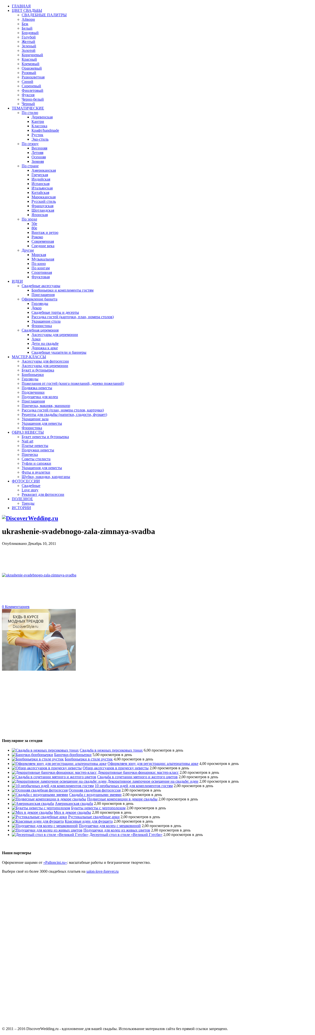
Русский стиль (44, 201)
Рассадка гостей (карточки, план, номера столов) (73, 317)
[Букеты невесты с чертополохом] (41, 808)
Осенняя (39, 157)
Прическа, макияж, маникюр (46, 406)
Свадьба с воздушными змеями (95, 795)
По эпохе (29, 219)
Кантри (38, 121)
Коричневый (32, 55)
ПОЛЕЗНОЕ (22, 499)
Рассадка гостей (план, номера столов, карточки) (63, 410)
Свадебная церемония (40, 330)
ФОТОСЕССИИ (26, 481)
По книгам (41, 268)
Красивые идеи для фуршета (89, 821)
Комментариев (16, 607)
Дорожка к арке (45, 348)
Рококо (37, 237)
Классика (39, 126)
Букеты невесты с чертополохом (98, 808)
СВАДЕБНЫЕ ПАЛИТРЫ (44, 15)
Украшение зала (35, 419)
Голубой (29, 37)
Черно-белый (33, 99)
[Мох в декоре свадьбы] (32, 812)
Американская (44, 170)
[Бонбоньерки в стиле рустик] (38, 759)
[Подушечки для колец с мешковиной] (45, 826)
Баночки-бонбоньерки (73, 755)
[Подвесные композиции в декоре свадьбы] (49, 799)
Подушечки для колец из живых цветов (116, 830)
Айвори (28, 19)
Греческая (40, 175)
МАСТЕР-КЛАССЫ (29, 357)
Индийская (41, 179)
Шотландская (43, 210)
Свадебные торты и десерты (55, 312)
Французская (42, 206)
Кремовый (30, 64)
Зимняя (38, 161)
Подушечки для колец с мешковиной (110, 826)
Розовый (29, 73)
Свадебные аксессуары (41, 286)
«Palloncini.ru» (55, 862)
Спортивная (42, 272)
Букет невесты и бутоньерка (45, 437)
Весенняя (39, 148)
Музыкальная (43, 259)
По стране (30, 166)
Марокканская (44, 197)
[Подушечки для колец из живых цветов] (47, 830)
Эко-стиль (40, 139)
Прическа (30, 454)
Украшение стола (46, 321)
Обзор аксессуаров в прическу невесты (116, 768)
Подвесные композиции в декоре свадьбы (122, 799)
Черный (28, 104)
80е (34, 228)
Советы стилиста (36, 459)
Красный (29, 59)
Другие (28, 250)
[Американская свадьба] (33, 803)
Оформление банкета (39, 299)
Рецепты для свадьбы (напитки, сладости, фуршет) (64, 414)
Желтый (28, 41)
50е (34, 224)
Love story (30, 490)
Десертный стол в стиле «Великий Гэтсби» (126, 834)
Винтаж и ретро (45, 232)
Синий (27, 81)
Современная (43, 241)
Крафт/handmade (45, 130)
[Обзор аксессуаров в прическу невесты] (47, 768)
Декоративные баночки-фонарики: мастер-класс (138, 772)
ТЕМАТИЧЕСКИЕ (28, 108)
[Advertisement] (91, 557)
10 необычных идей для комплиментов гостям (134, 786)
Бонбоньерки (33, 374)
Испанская (40, 184)
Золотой (28, 50)
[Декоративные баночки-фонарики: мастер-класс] (54, 772)
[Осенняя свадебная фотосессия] (40, 790)
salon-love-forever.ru (102, 871)
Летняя (37, 152)
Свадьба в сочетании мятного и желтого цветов (137, 777)
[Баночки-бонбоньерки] (32, 755)
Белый (27, 28)
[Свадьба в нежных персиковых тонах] (45, 750)
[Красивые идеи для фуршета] (38, 821)
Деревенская (42, 117)
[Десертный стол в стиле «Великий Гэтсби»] (50, 834)
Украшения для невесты (42, 423)
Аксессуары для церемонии (55, 335)
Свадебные (31, 485)
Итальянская (42, 188)
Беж (25, 24)
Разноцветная (33, 77)
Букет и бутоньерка (38, 370)
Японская (40, 215)
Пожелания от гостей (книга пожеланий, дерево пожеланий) (73, 383)
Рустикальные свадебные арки (94, 817)
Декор (37, 308)
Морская (39, 255)
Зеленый (29, 46)
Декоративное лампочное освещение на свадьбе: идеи (153, 781)
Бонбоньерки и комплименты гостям (63, 290)
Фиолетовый (32, 90)
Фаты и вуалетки (36, 472)
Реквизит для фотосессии (43, 494)
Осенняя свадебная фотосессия (95, 790)
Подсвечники (33, 392)
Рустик (37, 135)
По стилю (30, 113)
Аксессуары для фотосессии (45, 361)
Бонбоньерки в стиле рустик (89, 759)
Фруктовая (41, 277)
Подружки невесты (38, 450)
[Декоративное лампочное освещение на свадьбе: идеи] (59, 781)
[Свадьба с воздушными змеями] (40, 795)
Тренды (28, 503)
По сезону (30, 144)
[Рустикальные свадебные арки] (39, 817)
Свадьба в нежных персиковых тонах (111, 750)
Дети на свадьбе (45, 343)
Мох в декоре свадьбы (72, 812)
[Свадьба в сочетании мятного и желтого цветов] (54, 777)
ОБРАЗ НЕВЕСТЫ (28, 432)
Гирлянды (40, 303)
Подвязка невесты (37, 388)
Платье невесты (35, 446)
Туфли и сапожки (36, 463)
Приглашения (43, 295)
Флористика (42, 326)
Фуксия (28, 95)
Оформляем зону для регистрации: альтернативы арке (153, 763)
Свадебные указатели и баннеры (59, 352)
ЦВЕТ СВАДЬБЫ (27, 10)
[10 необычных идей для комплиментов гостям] (53, 786)
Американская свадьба (74, 803)
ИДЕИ (17, 281)
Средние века (43, 246)
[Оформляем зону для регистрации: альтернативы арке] (59, 763)
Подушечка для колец (40, 397)
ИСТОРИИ (21, 508)
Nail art (27, 441)
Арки (36, 339)
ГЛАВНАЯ (21, 6)
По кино (39, 263)
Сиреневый (31, 86)
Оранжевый (32, 68)
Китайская (40, 192)
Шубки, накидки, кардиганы (46, 477)
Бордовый (30, 33)
